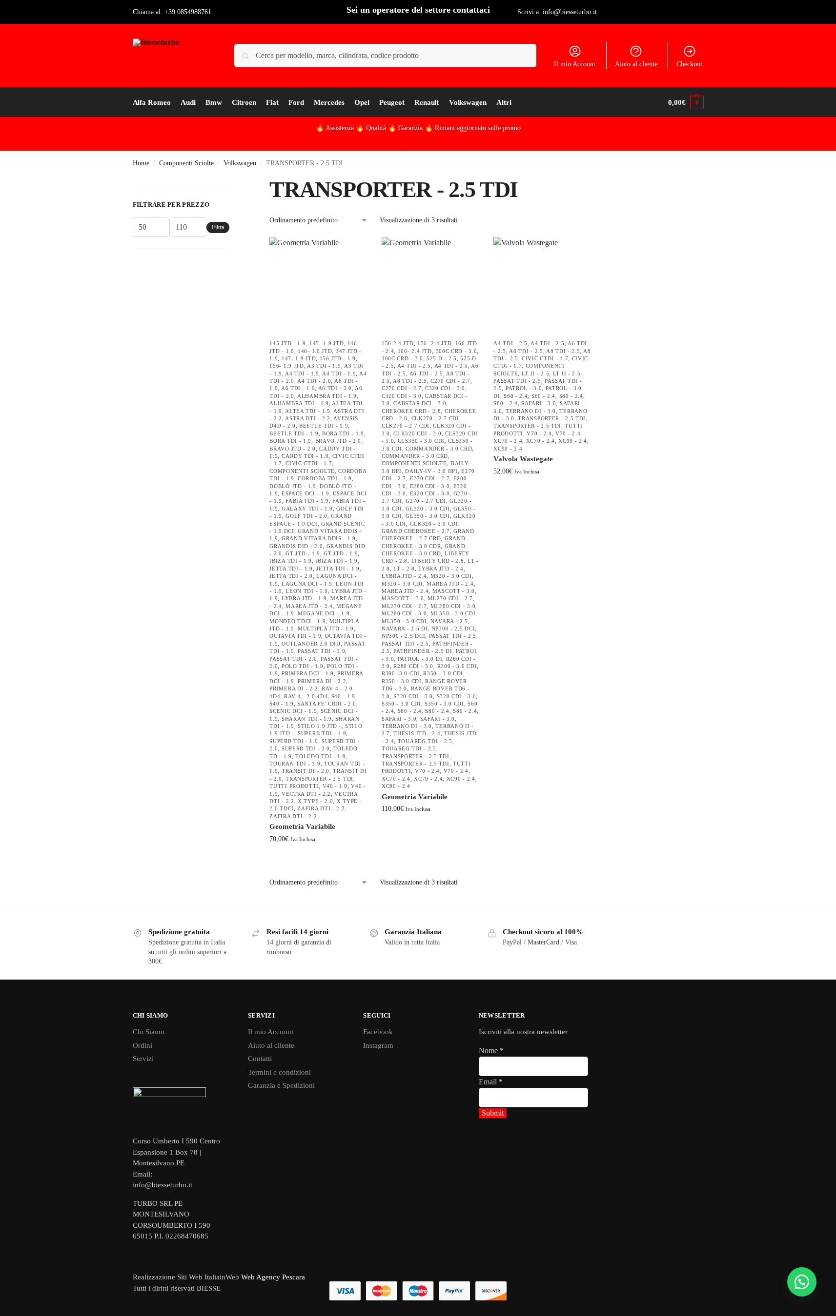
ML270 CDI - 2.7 (450, 598)
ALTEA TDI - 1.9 (307, 411)
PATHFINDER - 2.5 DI (422, 651)
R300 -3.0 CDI (401, 673)
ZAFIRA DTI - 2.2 (321, 808)
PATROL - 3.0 (524, 388)
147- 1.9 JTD (299, 358)
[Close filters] (232, 182)
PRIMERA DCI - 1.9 (308, 673)
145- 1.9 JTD (326, 343)
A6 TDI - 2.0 (335, 388)
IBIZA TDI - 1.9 (290, 561)
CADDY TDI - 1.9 (305, 456)
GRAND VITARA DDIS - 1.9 (319, 538)
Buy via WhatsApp (323, 859)
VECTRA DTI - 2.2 (306, 794)
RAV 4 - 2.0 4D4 (306, 696)
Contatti (260, 1058)
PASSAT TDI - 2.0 (293, 659)
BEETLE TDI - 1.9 (323, 426)
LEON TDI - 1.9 (306, 591)
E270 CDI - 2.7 (430, 478)
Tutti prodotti (294, 786)
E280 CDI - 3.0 (430, 486)
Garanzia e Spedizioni (281, 1085)
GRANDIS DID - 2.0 (296, 546)
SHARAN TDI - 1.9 (307, 719)
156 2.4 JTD (398, 343)
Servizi (143, 1058)
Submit (493, 1113)
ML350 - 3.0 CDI (453, 613)
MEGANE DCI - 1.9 (323, 613)
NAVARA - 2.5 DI (405, 628)
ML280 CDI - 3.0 (453, 606)
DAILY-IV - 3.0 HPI (431, 471)
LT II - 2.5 (536, 373)
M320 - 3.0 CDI (451, 576)
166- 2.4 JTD (415, 351)
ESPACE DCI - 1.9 (305, 493)
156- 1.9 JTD (286, 366)
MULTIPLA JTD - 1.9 (326, 628)
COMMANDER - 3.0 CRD (439, 449)
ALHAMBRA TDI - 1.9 (327, 396)
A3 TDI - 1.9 (324, 366)
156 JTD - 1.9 (338, 358)
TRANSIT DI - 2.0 (305, 771)
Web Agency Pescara (273, 1277)
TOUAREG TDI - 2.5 (425, 741)
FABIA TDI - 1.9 (307, 501)
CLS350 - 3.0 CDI (421, 441)
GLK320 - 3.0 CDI (434, 524)
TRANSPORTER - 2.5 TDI (319, 779)
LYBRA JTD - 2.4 (441, 568)
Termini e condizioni (279, 1072)
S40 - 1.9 (343, 696)
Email (491, 1082)
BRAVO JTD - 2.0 (338, 441)
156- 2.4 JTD (434, 343)
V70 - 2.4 (427, 771)
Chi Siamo (148, 1032)
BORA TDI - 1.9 (343, 433)
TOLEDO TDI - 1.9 (320, 756)
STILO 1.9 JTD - (320, 726)
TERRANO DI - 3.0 (407, 726)
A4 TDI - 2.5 (414, 366)
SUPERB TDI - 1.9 (322, 733)
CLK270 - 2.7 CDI (435, 418)
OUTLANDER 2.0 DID (311, 644)
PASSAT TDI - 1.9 (321, 651)
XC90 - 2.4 (461, 779)
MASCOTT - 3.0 (453, 591)
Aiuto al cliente (636, 64)
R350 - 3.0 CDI (443, 673)
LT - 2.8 (404, 568)
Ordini (142, 1045)
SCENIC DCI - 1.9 (293, 711)
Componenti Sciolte (186, 163)
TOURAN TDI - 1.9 (294, 763)
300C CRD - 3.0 (456, 351)
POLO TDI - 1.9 (303, 666)
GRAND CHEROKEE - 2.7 (416, 531)
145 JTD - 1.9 (287, 343)
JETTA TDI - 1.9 (291, 568)
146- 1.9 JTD (315, 351)
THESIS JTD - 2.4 (416, 733)
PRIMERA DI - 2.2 (322, 681)
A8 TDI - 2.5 (410, 381)
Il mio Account (574, 64)
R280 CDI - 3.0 (413, 666)
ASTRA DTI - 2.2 (307, 418)
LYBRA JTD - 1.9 (304, 598)
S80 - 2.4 (437, 711)
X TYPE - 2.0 (315, 801)
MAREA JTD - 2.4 (309, 606)
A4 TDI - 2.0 (314, 381)
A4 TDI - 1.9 (302, 373)
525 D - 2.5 (442, 358)
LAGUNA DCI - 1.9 (307, 584)
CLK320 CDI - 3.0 (417, 433)
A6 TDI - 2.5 (426, 373)
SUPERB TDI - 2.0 (306, 748)
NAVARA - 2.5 (449, 621)
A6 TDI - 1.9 (298, 388)
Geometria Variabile (302, 826)
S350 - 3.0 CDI (401, 704)
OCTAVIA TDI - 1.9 (295, 636)
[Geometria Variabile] (318, 285)
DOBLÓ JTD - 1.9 (292, 486)
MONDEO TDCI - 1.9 (297, 621)
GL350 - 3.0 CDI (428, 516)
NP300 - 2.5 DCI (453, 628)
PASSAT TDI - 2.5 (452, 636)
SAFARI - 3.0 (399, 719)
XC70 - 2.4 (396, 779)
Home (141, 163)
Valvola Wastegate (523, 459)
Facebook (378, 1032)
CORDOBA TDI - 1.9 (325, 478)
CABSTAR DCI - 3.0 (419, 403)
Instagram (378, 1045)
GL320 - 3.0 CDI (428, 508)
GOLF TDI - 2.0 (306, 516)
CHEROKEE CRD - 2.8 (411, 411)
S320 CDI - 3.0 (413, 696)
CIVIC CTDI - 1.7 (308, 463)
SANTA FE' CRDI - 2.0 (326, 704)
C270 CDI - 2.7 (450, 381)
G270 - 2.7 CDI (426, 501)
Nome (491, 1050)
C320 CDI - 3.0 (445, 388)
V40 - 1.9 (335, 786)
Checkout (689, 64)
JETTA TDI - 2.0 (291, 576)
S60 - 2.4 (410, 711)
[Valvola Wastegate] (542, 285)
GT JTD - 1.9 (302, 553)
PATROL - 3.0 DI (420, 659)
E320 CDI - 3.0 (430, 493)
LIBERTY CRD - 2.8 (437, 561)
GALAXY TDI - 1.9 (307, 508)
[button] (685, 102)
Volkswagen (240, 163)
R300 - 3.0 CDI (457, 666)
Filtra (218, 227)
